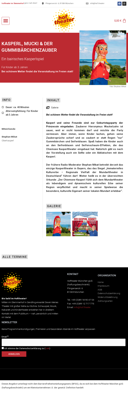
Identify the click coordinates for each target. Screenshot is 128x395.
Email (5, 336)
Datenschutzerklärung (109, 293)
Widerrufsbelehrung (108, 297)
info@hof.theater (82, 307)
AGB (100, 289)
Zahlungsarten (105, 301)
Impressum (103, 285)
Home (101, 282)
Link (47, 348)
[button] (6, 21)
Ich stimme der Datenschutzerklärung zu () (27, 348)
